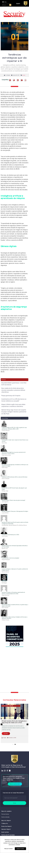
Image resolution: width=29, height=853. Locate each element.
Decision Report (6, 829)
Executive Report (6, 826)
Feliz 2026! (4, 581)
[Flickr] (10, 770)
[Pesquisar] (10, 5)
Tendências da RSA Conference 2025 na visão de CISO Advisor (14, 477)
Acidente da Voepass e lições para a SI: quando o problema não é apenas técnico (15, 569)
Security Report (6, 820)
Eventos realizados (5, 817)
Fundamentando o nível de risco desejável (10, 558)
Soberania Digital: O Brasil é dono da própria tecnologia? (13, 500)
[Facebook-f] (7, 770)
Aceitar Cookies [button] (20, 848)
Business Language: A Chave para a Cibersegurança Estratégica (15, 511)
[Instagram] (5, 770)
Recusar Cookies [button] (9, 848)
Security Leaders (6, 811)
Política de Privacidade (8, 835)
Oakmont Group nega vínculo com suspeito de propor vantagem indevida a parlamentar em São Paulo (13, 412)
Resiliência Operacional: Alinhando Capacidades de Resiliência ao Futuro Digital (15, 546)
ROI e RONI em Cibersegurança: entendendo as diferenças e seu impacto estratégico (15, 465)
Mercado (23, 75)
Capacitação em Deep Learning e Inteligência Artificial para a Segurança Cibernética (14, 617)
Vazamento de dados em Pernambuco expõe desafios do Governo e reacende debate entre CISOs (13, 593)
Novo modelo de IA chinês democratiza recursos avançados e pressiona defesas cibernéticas (13, 390)
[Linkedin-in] (2, 770)
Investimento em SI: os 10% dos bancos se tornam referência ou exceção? (13, 400)
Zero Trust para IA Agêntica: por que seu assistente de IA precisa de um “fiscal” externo (13, 453)
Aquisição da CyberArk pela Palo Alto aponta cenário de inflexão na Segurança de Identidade (15, 523)
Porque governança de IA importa (10, 395)
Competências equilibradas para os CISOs (10, 534)
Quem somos (5, 832)
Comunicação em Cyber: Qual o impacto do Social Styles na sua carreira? (15, 440)
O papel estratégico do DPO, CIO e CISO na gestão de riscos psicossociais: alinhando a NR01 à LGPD (14, 428)
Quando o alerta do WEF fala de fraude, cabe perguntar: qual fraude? (14, 488)
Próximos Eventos (5, 814)
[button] (4, 2)
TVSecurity (4, 823)
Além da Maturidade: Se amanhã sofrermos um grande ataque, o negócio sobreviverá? (15, 605)
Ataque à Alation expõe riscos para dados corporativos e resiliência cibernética (13, 405)
